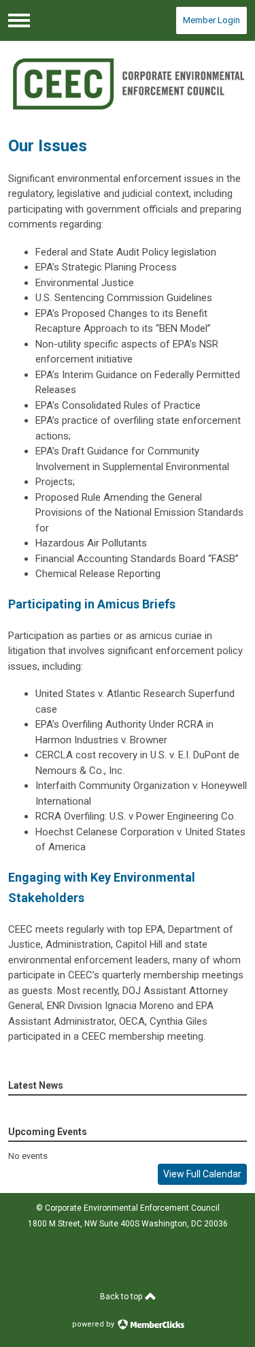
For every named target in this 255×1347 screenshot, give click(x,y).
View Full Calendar (202, 1173)
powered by (94, 1324)
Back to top (122, 1296)
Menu (19, 20)
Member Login (211, 20)
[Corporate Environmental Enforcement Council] (128, 83)
